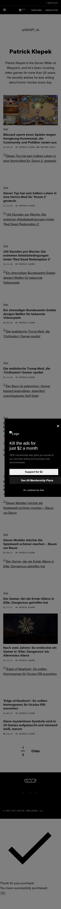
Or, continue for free (33, 490)
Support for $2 (34, 472)
